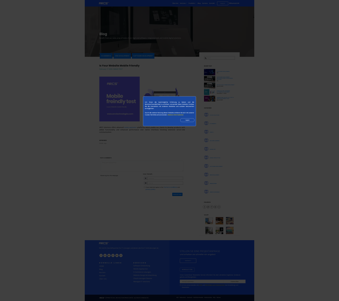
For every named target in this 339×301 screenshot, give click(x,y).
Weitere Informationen (176, 115)
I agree (187, 120)
